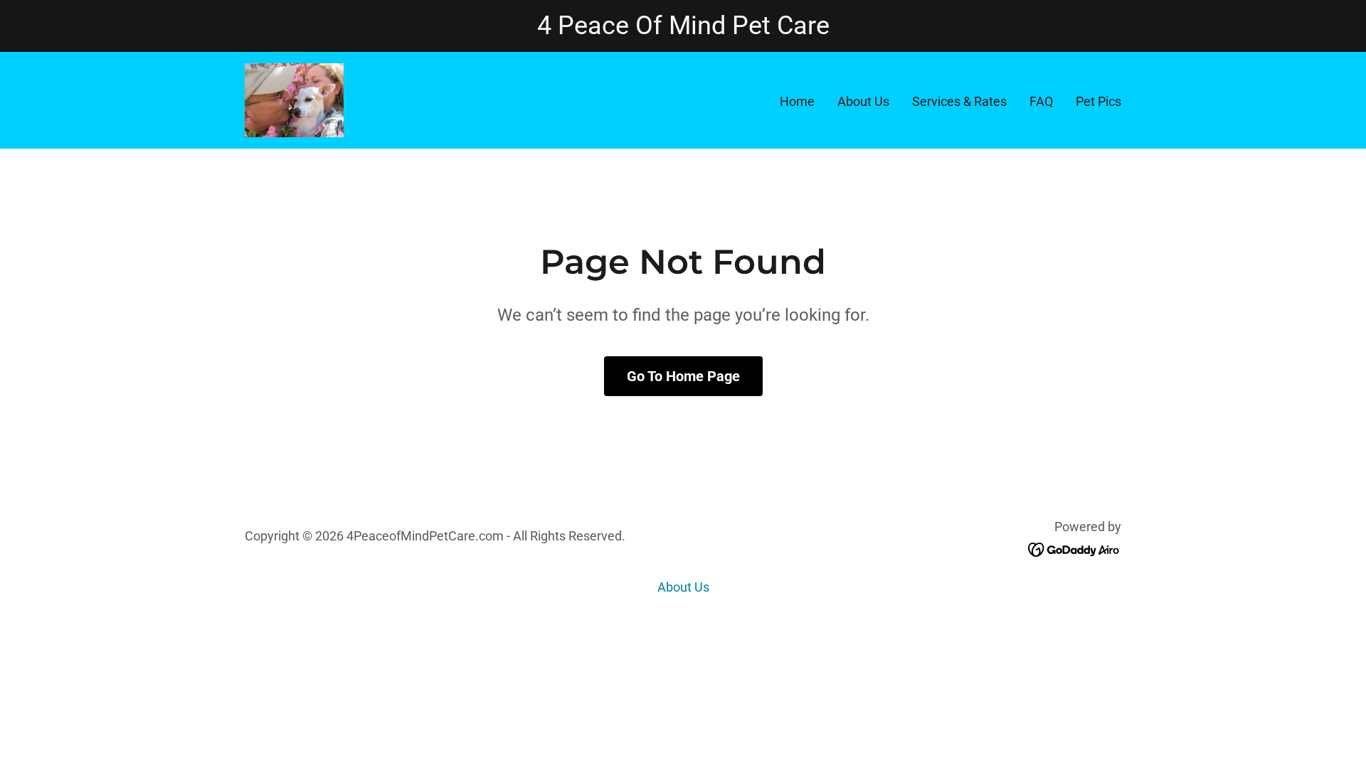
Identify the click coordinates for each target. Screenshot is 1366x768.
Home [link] (797, 101)
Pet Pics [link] (1098, 101)
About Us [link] (863, 101)
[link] (294, 99)
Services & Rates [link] (959, 101)
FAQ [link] (1041, 101)
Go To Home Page (683, 376)
